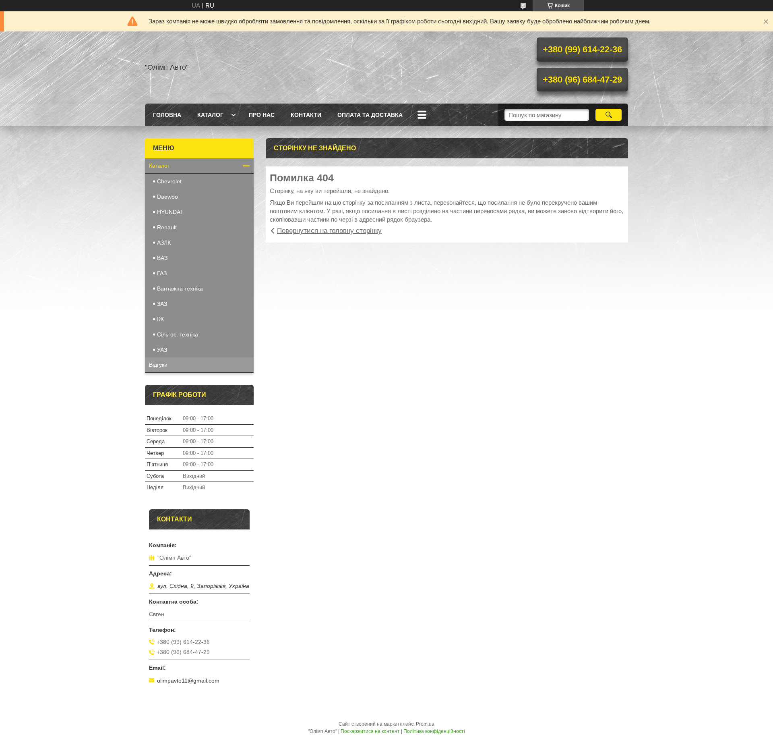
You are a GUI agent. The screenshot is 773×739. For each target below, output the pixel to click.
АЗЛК (164, 242)
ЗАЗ (162, 304)
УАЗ (162, 350)
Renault (167, 227)
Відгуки (158, 364)
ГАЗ (162, 273)
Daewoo (167, 196)
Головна (167, 115)
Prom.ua (425, 724)
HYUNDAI (169, 212)
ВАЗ (162, 258)
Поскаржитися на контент (370, 731)
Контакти (306, 115)
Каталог (210, 115)
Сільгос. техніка (177, 334)
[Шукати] (608, 115)
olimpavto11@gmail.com (188, 680)
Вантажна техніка (180, 288)
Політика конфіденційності (434, 731)
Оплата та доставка (370, 115)
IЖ (160, 319)
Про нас (262, 115)
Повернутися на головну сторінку (329, 231)
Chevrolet (169, 181)
